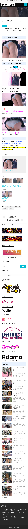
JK (7, 206)
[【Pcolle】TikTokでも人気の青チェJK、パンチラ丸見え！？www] (7, 194)
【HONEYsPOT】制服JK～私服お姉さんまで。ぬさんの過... (19, 440)
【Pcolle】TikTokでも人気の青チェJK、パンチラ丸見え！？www (7, 199)
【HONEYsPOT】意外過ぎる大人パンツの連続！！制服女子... (19, 375)
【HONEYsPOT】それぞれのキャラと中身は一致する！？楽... (19, 480)
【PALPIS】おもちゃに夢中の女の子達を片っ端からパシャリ (19, 433)
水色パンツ (17, 206)
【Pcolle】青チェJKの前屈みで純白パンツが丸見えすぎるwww (18, 185)
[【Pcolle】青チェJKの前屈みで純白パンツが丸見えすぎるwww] (18, 180)
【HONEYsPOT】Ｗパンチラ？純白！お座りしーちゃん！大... (19, 399)
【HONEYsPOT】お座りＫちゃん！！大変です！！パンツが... (19, 467)
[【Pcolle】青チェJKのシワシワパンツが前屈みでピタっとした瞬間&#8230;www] (7, 180)
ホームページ (4, 20)
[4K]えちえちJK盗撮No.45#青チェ (11, 170)
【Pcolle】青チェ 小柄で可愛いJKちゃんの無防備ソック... (19, 418)
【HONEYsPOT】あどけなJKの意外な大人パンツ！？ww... (19, 460)
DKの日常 (10, 20)
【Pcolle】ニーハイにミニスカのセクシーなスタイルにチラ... (19, 425)
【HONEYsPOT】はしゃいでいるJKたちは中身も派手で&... (19, 453)
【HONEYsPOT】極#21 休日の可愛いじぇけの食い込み (19, 494)
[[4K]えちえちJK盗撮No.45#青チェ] (10, 163)
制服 (11, 206)
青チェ (11, 208)
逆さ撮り (5, 208)
